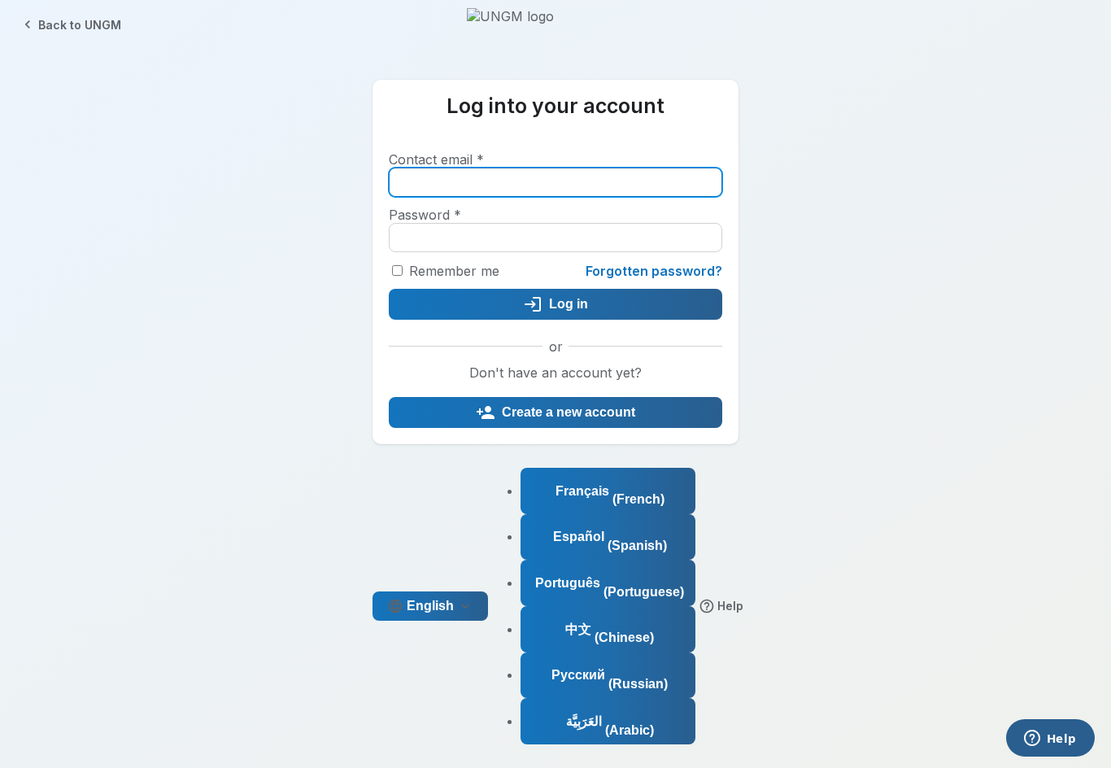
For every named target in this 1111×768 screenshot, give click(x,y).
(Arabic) (610, 725)
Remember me (454, 271)
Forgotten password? (654, 271)
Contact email (436, 159)
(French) (610, 495)
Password (425, 215)
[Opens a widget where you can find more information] (1050, 739)
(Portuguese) (609, 587)
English (430, 606)
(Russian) (609, 679)
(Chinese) (609, 633)
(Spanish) (610, 541)
